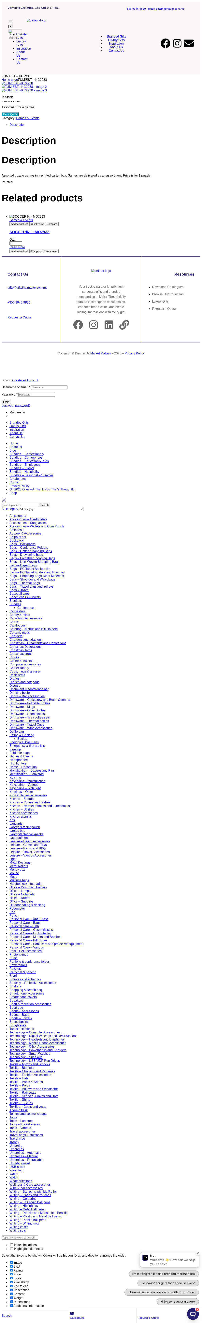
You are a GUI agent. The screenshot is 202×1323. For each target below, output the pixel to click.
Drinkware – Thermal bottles (29, 721)
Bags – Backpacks (22, 544)
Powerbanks (18, 965)
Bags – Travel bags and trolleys (31, 586)
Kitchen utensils (20, 816)
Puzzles (15, 968)
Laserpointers (19, 837)
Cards (13, 622)
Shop (13, 493)
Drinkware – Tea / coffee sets (29, 717)
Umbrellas (16, 1149)
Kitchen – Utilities (21, 809)
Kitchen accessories (23, 813)
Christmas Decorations (25, 646)
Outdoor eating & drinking (27, 905)
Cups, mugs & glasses (25, 671)
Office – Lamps (19, 890)
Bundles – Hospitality (24, 471)
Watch (13, 1177)
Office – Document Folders (28, 887)
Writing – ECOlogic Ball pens (29, 1202)
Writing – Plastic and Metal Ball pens (35, 1216)
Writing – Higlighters (23, 1205)
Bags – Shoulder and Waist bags (32, 579)
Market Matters (100, 353)
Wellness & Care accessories (30, 1184)
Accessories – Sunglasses (28, 522)
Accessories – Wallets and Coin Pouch (36, 526)
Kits (12, 820)
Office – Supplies (21, 901)
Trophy (14, 1142)
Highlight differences (28, 1248)
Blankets (15, 600)
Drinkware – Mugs (22, 706)
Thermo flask (18, 1110)
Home (13, 443)
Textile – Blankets (21, 1067)
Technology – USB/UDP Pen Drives (34, 1060)
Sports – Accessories (24, 1011)
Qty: (12, 239)
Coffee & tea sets (21, 660)
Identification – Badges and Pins (32, 770)
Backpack (16, 540)
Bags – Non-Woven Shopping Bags (34, 561)
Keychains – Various (23, 784)
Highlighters (17, 763)
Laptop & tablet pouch (24, 827)
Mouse (14, 873)
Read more (17, 247)
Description (17, 124)
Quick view (37, 224)
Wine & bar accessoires (26, 1188)
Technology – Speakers (25, 1057)
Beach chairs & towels (25, 597)
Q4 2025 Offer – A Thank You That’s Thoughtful (42, 489)
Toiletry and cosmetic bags (28, 1113)
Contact (14, 482)
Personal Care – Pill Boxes (28, 940)
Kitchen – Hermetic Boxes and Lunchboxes (39, 806)
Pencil (13, 915)
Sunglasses (17, 1025)
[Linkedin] (109, 325)
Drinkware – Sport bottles (27, 714)
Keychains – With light (25, 788)
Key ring (15, 777)
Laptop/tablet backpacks (26, 834)
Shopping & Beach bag (25, 990)
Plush (13, 958)
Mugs (13, 876)
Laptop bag (17, 830)
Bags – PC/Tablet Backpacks (29, 568)
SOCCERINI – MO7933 (29, 232)
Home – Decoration (23, 767)
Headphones (18, 760)
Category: (8, 118)
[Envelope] (189, 43)
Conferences (26, 607)
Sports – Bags (19, 1014)
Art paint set (17, 537)
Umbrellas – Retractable (26, 1159)
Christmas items (20, 650)
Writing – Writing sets (24, 1223)
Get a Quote (10, 114)
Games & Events (27, 118)
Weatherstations (20, 1181)
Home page (10, 79)
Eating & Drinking (21, 735)
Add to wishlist (19, 224)
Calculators (17, 611)
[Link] (124, 325)
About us (15, 447)
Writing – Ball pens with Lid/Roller (33, 1191)
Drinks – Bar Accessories (27, 696)
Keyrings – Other (21, 791)
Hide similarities (25, 1245)
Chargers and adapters (25, 639)
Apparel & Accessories (25, 533)
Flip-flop (15, 749)
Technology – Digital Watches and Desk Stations (43, 1036)
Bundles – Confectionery (26, 454)
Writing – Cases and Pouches (30, 1195)
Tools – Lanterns (21, 1120)
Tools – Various (20, 1128)
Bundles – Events (21, 468)
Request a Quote (148, 1317)
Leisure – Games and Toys (28, 844)
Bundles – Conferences (25, 457)
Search (44, 505)
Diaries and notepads (24, 682)
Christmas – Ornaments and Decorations (37, 643)
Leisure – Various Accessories (30, 855)
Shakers (15, 986)
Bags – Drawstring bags (26, 554)
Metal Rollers (18, 866)
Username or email (16, 387)
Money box (17, 869)
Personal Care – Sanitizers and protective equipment (46, 944)
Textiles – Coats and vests (27, 1106)
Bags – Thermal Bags (24, 583)
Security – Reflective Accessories (32, 982)
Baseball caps (19, 593)
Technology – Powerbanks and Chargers (37, 1050)
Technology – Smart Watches (29, 1053)
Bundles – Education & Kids (29, 461)
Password (10, 394)
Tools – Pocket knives (24, 1124)
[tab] (104, 125)
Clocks (14, 657)
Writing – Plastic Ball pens (27, 1220)
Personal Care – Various (26, 947)
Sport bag (16, 1007)
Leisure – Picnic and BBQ (27, 848)
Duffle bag (16, 731)
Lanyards (15, 823)
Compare (52, 224)
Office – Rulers (19, 898)
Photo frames (18, 954)
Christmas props (20, 653)
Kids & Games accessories (28, 795)
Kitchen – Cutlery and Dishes (29, 802)
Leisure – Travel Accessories (29, 852)
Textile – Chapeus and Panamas (32, 1071)
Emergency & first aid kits (27, 745)
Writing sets (17, 1230)
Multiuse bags (19, 880)
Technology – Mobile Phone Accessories (37, 1043)
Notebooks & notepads (25, 883)
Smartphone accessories (26, 993)
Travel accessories (22, 1131)
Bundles (15, 604)
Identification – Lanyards (26, 774)
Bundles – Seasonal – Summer (31, 475)
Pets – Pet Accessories (25, 951)
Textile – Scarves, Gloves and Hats (33, 1096)
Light (12, 859)
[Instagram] (177, 43)
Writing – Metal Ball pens (26, 1209)
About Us (15, 433)
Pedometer (17, 908)
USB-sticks (17, 1166)
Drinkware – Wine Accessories (30, 728)
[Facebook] (165, 43)
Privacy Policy (135, 353)
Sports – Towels (20, 1018)
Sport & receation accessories (30, 1004)
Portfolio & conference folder (29, 961)
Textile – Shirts (19, 1099)
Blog (12, 450)
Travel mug (17, 1138)
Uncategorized (19, 1163)
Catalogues (77, 1317)
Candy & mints (19, 614)
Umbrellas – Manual (23, 1156)
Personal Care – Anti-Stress (28, 919)
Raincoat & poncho (22, 972)
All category (17, 515)
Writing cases (18, 1227)
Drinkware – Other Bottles (27, 710)
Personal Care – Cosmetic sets (31, 929)
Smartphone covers (23, 997)
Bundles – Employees (24, 464)
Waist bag (16, 1170)
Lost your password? (16, 405)
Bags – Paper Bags (23, 565)
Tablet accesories (21, 1028)
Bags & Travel (19, 590)
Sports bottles (19, 1021)
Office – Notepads (22, 894)
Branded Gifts (19, 422)
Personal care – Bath (24, 926)
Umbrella (15, 1145)
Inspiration (16, 429)
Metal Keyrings (19, 862)
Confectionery (19, 668)
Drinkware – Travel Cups (26, 724)
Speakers (16, 1000)
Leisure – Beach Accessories (29, 841)
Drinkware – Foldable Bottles (29, 703)
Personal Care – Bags (24, 922)
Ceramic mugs (19, 632)
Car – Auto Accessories (25, 618)
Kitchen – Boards (21, 798)
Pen (12, 912)
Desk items (17, 675)
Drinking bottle (19, 692)
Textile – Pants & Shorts (26, 1082)
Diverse (14, 685)
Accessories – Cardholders (28, 519)
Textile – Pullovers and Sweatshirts (33, 1089)
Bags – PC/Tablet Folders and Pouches (37, 572)
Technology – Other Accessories (31, 1046)
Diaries (14, 678)
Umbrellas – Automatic (25, 1152)
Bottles (22, 738)
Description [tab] (29, 140)
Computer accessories (25, 664)
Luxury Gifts (17, 426)
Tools (13, 1117)
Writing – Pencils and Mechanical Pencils (38, 1212)
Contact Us (17, 436)
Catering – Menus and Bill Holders (33, 629)
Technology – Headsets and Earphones (37, 1039)
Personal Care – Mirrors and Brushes (35, 936)
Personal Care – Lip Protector (30, 933)
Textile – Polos (19, 1085)
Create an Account (25, 380)
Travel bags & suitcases (26, 1135)
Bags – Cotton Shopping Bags (30, 551)
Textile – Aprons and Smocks (29, 1064)
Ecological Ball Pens (24, 742)
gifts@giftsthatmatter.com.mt (166, 8)
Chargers (15, 636)
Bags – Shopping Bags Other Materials (36, 576)
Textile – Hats (18, 1078)
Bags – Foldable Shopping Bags (32, 558)
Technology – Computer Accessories (35, 1032)
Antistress (16, 530)
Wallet (13, 1174)
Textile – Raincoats (22, 1092)
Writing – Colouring (22, 1198)
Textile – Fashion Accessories (30, 1074)
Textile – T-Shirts (21, 1103)
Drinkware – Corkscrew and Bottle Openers (39, 699)
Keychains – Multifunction (27, 781)
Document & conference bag (29, 689)
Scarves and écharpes (25, 979)
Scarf (13, 975)
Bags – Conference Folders (28, 547)
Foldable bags (19, 752)
